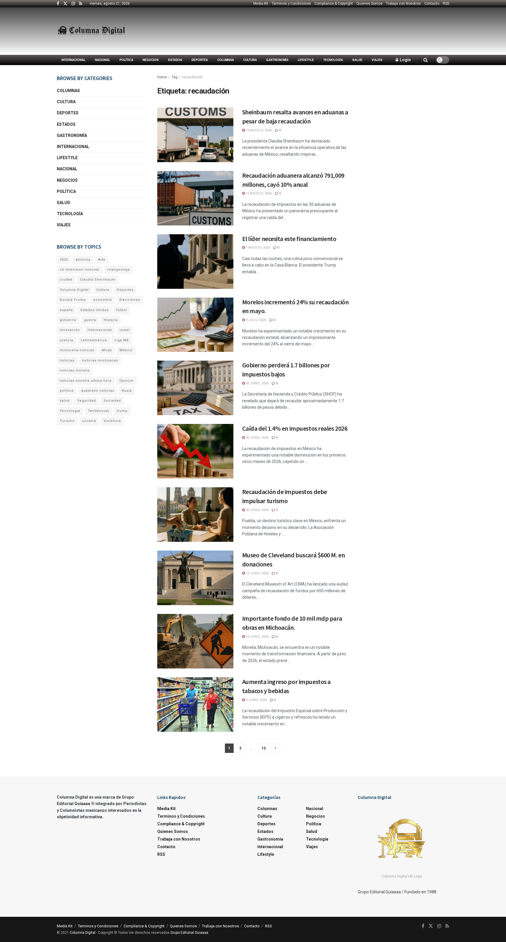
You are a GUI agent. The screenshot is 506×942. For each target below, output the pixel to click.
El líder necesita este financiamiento (289, 239)
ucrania (89, 421)
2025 (64, 260)
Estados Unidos (95, 310)
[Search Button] (425, 60)
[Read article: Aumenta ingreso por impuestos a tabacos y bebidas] (195, 704)
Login (405, 59)
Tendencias (98, 411)
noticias (67, 360)
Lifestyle (306, 60)
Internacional (73, 60)
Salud (357, 60)
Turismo (67, 421)
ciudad (66, 279)
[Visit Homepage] (91, 31)
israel (124, 330)
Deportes (200, 60)
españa (66, 310)
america (83, 260)
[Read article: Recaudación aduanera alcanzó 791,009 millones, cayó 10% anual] (195, 198)
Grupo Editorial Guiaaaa (189, 933)
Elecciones (129, 300)
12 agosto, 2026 (258, 193)
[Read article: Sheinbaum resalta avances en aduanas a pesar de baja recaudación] (195, 135)
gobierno (68, 320)
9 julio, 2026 (255, 320)
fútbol (121, 310)
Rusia (127, 391)
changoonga (118, 269)
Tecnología (333, 60)
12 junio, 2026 (257, 573)
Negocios (151, 60)
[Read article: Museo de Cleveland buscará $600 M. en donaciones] (195, 578)
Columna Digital (74, 290)
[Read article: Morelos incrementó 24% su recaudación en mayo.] (195, 325)
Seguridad (86, 401)
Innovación (70, 330)
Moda (107, 350)
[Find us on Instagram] (73, 4)
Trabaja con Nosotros (403, 3)
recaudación (192, 77)
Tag (174, 77)
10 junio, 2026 (257, 637)
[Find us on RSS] (80, 4)
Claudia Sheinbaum (97, 279)
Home (162, 77)
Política (126, 60)
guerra (90, 320)
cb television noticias (79, 269)
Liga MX (121, 340)
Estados (175, 60)
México (126, 350)
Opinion (126, 381)
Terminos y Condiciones (291, 3)
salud (65, 401)
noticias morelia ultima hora (86, 381)
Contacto (431, 3)
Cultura (250, 60)
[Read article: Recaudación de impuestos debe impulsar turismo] (195, 514)
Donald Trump (73, 300)
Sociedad (112, 401)
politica (66, 391)
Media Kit (260, 3)
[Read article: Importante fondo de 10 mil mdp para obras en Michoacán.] (195, 641)
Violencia (112, 421)
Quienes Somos (369, 3)
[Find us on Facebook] (58, 4)
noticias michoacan (100, 360)
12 (263, 748)
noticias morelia (75, 370)
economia (102, 300)
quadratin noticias (97, 391)
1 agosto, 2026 (257, 247)
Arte (101, 260)
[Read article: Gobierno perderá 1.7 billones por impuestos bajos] (195, 388)
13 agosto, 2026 (258, 130)
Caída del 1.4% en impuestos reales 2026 (295, 428)
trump (122, 411)
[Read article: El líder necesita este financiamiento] (195, 261)
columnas (225, 60)
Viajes (377, 60)
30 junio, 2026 (257, 383)
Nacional (102, 60)
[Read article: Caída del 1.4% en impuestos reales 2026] (195, 451)
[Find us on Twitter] (65, 4)
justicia (66, 340)
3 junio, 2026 (256, 700)
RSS (446, 3)
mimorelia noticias (77, 350)
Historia (111, 320)
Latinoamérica (94, 340)
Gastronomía (277, 60)
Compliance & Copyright (333, 3)
